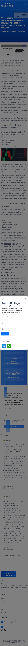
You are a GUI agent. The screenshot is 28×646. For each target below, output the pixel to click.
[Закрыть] (25, 298)
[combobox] (4, 321)
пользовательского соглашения (19, 328)
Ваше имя (4, 314)
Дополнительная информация (9, 323)
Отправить (6, 333)
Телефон (4, 319)
